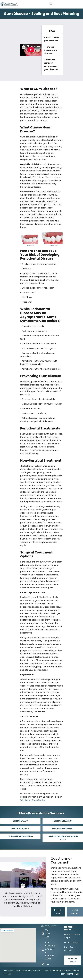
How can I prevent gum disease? (50, 50)
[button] (50, 3)
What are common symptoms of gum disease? (51, 64)
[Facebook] (43, 964)
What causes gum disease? (51, 39)
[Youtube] (48, 964)
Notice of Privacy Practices (58, 970)
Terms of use (73, 974)
